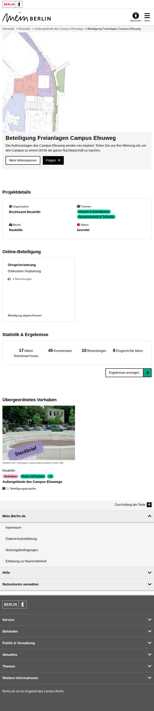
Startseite (8, 28)
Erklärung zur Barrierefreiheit (26, 561)
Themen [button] (8, 666)
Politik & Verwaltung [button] (18, 643)
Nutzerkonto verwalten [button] (20, 584)
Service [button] (8, 620)
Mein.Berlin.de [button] (13, 516)
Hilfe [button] (6, 573)
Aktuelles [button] (9, 655)
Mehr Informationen (23, 160)
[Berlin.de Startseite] (14, 604)
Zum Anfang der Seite (130, 504)
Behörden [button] (10, 631)
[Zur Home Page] (26, 17)
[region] (26, 353)
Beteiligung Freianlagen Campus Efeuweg (114, 28)
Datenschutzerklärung (21, 538)
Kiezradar (24, 28)
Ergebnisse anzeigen (124, 372)
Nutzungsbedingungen (22, 550)
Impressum (13, 527)
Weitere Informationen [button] (20, 678)
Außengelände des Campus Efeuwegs (59, 28)
